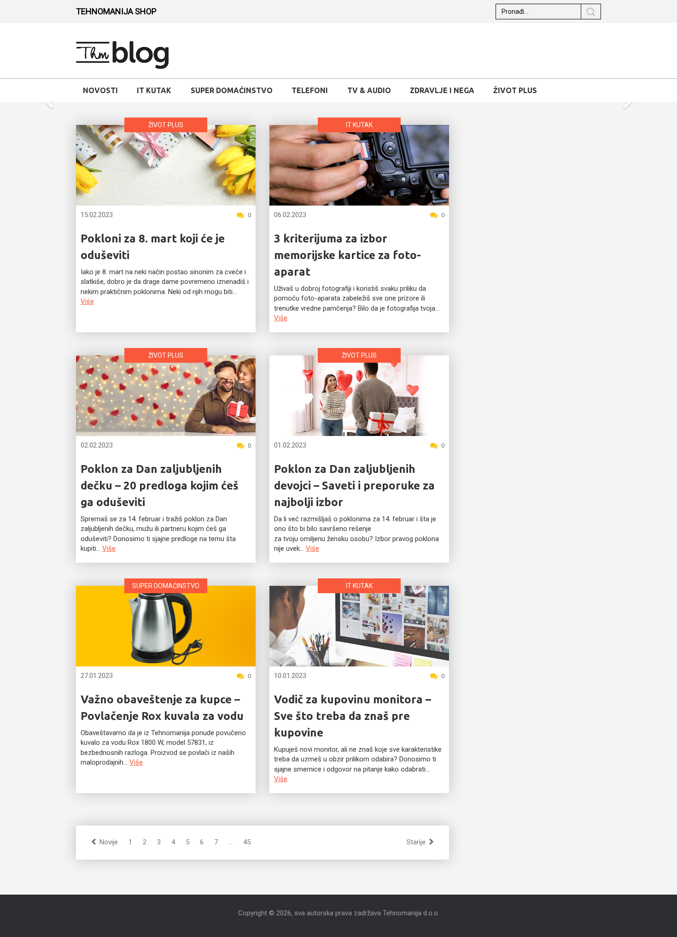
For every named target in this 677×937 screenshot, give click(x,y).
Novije (108, 842)
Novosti (100, 90)
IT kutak (154, 90)
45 (247, 842)
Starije (417, 842)
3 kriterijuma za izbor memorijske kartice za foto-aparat (347, 255)
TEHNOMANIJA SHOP (116, 11)
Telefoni (310, 90)
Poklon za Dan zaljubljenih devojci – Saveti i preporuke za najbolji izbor (354, 485)
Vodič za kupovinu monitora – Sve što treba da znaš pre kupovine (352, 716)
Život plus (515, 90)
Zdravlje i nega (442, 90)
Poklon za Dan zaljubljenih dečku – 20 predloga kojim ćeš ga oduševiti (160, 485)
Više (87, 301)
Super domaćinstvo (232, 90)
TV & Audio (369, 90)
